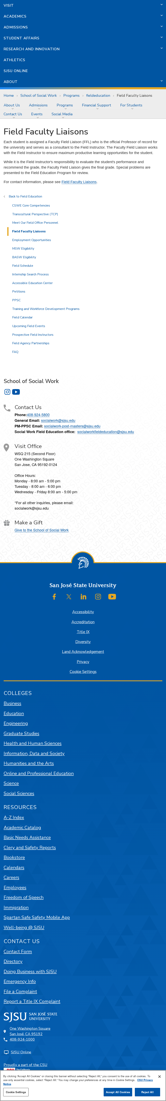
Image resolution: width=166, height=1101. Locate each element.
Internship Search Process (30, 274)
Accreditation (83, 622)
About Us (12, 105)
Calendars (14, 867)
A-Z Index (14, 817)
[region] (83, 1085)
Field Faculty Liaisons (79, 182)
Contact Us (13, 114)
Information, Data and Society (34, 753)
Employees (15, 887)
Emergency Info (20, 981)
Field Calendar (22, 317)
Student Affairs (21, 38)
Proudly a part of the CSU (25, 1064)
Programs (71, 95)
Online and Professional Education (39, 773)
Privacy (83, 661)
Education (14, 713)
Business (12, 703)
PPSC (16, 300)
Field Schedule (22, 265)
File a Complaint (20, 991)
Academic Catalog (22, 827)
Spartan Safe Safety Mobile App (37, 917)
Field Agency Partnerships (30, 343)
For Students (131, 105)
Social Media (62, 114)
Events (37, 114)
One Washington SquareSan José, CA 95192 (30, 1031)
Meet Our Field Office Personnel (35, 222)
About (11, 81)
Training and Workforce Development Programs (46, 309)
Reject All (147, 1092)
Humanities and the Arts (29, 763)
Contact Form (18, 951)
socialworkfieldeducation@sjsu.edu (105, 431)
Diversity (83, 641)
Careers (11, 877)
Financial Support (96, 105)
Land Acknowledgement (83, 651)
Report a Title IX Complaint (32, 1001)
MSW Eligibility (23, 248)
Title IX (83, 632)
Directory (13, 961)
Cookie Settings (83, 671)
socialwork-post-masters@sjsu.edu (72, 425)
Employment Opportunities (31, 240)
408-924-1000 (22, 1039)
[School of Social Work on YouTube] (16, 391)
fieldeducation (98, 95)
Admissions (16, 27)
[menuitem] (12, 105)
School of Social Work (38, 95)
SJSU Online (16, 70)
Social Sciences (19, 793)
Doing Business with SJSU (30, 971)
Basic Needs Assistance (27, 837)
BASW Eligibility (24, 257)
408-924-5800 (38, 414)
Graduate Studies (21, 733)
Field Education (31, 196)
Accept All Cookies (118, 1092)
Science (11, 783)
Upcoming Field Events (28, 326)
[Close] (159, 1076)
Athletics (14, 60)
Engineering (16, 723)
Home (9, 95)
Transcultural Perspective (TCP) (35, 214)
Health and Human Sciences (33, 743)
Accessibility (83, 612)
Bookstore (14, 857)
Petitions (18, 291)
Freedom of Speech (24, 897)
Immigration (16, 907)
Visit (9, 5)
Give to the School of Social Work (42, 529)
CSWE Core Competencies (31, 205)
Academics (15, 16)
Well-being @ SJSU (24, 927)
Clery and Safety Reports (30, 847)
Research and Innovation (32, 49)
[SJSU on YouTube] (112, 596)
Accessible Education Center (32, 283)
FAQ (15, 352)
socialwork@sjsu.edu (58, 420)
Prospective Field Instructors (32, 335)
